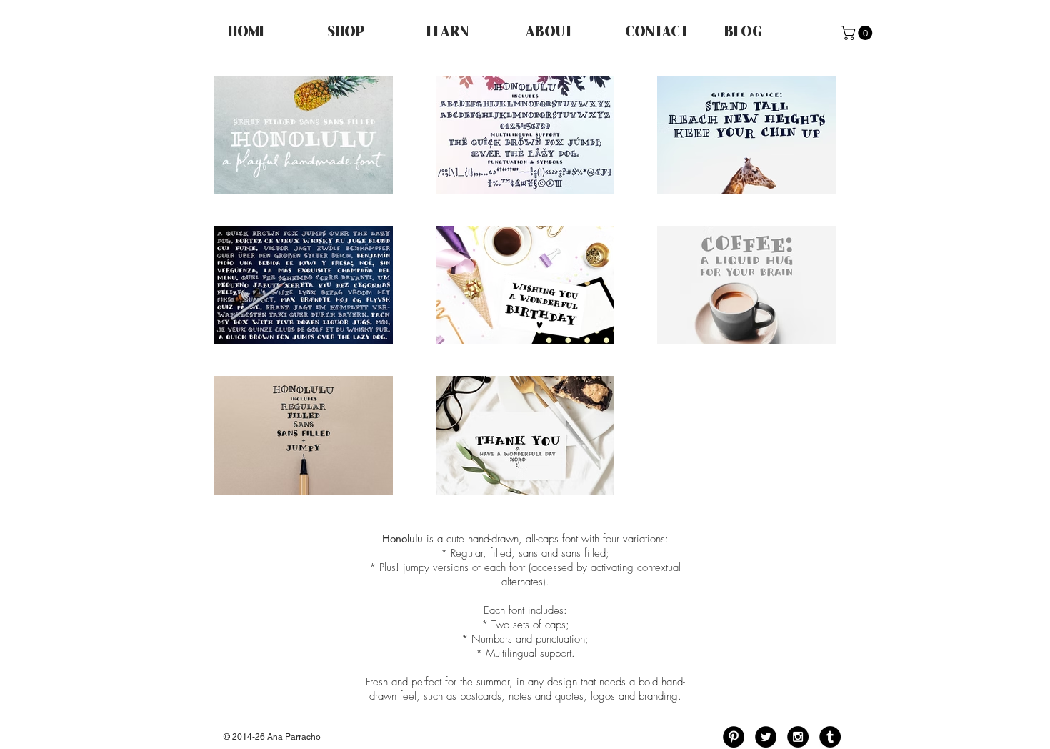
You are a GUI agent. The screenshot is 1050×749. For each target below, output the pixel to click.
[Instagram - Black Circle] (798, 737)
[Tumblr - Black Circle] (830, 737)
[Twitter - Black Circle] (765, 737)
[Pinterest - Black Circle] (733, 737)
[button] (858, 33)
